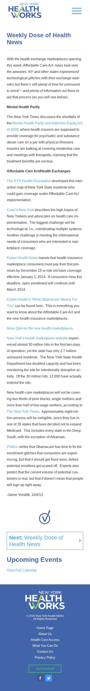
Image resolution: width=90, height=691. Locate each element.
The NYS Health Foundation (29, 181)
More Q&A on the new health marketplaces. (40, 328)
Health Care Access (45, 640)
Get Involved (45, 668)
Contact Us (45, 651)
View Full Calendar (22, 570)
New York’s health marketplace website (37, 338)
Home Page (45, 628)
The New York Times (23, 411)
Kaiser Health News (23, 258)
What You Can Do (45, 645)
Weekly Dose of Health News (36, 540)
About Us (45, 634)
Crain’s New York (20, 210)
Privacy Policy (45, 657)
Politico (13, 447)
